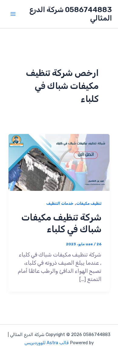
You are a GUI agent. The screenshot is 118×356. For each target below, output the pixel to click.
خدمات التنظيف (60, 203)
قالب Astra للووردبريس (47, 342)
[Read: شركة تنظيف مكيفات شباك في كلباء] (59, 162)
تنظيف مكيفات (88, 203)
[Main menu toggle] (13, 14)
